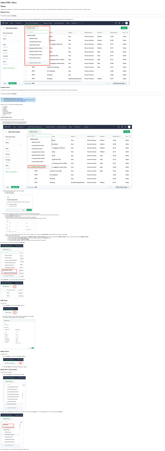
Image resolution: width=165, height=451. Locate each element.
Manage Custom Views (18, 98)
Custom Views (22, 100)
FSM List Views (8, 19)
